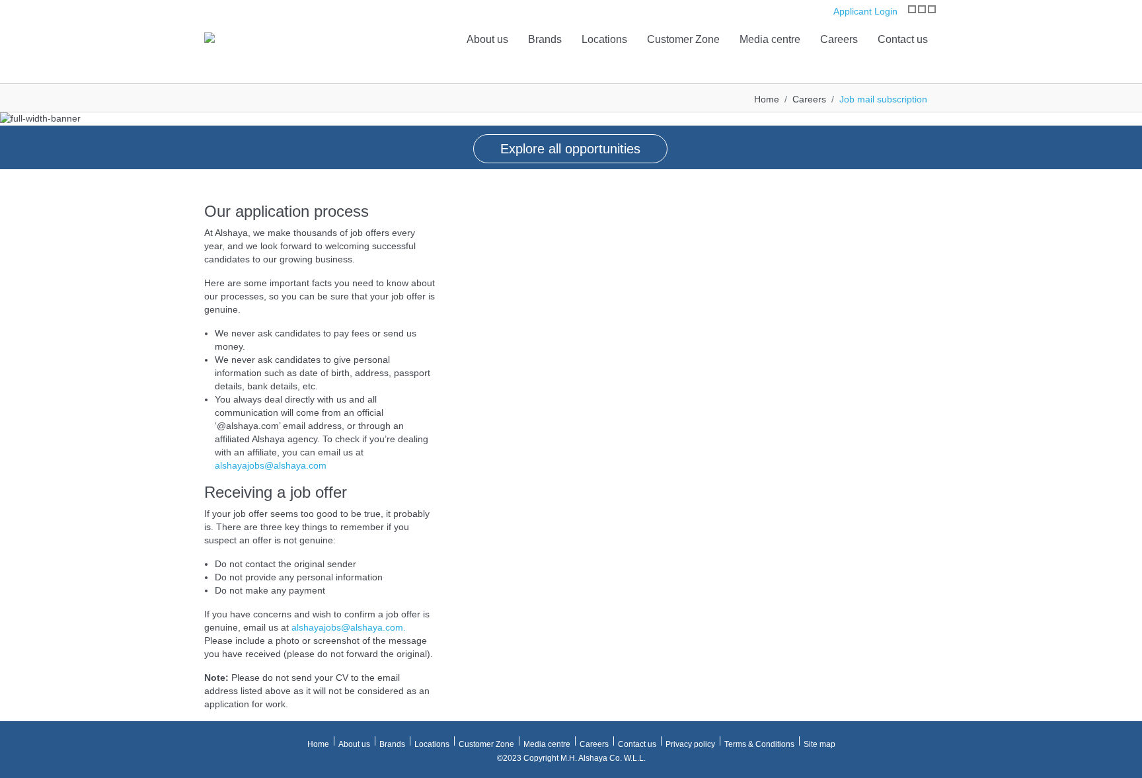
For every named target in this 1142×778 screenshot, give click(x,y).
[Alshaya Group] (209, 37)
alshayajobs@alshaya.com (270, 465)
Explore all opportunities (570, 148)
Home (766, 99)
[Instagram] (912, 9)
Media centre (770, 39)
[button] (13, 133)
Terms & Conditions (759, 744)
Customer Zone (683, 39)
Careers (839, 39)
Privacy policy (690, 744)
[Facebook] (922, 9)
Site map (819, 744)
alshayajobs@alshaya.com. (348, 627)
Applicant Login (864, 11)
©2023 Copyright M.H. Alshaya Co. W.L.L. (571, 758)
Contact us (903, 39)
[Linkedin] (932, 9)
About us (487, 39)
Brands (545, 39)
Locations (604, 39)
